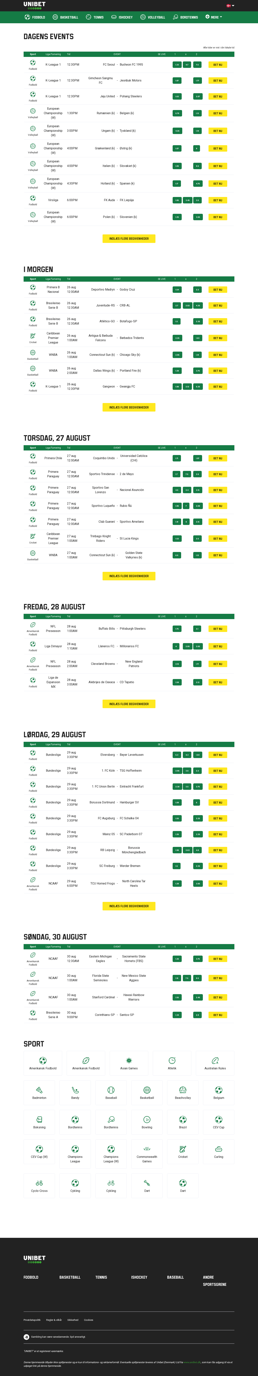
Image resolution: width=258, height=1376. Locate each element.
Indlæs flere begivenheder (129, 238)
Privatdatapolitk (32, 1320)
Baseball (175, 1277)
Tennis (101, 1277)
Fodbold (31, 1277)
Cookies (88, 1320)
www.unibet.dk (192, 1361)
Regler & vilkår (54, 1320)
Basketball (69, 1277)
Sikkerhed (72, 1320)
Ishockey (139, 1277)
